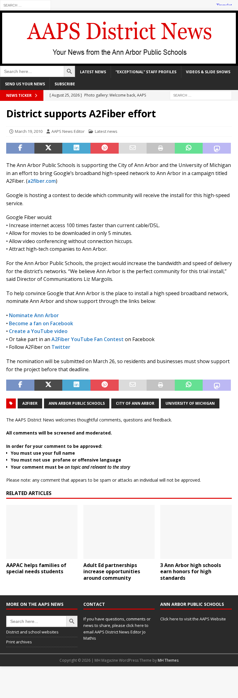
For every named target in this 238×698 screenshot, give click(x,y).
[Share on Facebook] (20, 148)
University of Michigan (190, 403)
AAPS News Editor (68, 131)
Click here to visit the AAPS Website (193, 619)
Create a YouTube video (38, 331)
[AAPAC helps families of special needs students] (41, 532)
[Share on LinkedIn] (76, 148)
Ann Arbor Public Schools (77, 403)
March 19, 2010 (28, 131)
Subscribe (65, 84)
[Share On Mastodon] (217, 148)
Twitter (60, 347)
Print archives (19, 642)
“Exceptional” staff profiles (146, 71)
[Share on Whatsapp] (189, 148)
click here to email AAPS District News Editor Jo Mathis (115, 632)
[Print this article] (161, 148)
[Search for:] (25, 5)
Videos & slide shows (208, 71)
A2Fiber (29, 403)
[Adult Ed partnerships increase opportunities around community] (119, 532)
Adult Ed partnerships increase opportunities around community (111, 572)
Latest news (93, 71)
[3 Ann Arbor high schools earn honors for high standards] (195, 532)
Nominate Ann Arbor (34, 315)
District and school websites (32, 632)
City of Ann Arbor (135, 403)
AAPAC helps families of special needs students (36, 568)
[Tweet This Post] (48, 148)
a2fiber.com (42, 181)
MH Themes (168, 660)
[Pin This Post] (104, 148)
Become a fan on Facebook (41, 323)
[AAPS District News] (119, 62)
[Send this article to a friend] (133, 148)
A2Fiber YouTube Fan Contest (87, 339)
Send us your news (25, 84)
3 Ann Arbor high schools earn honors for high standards (190, 572)
